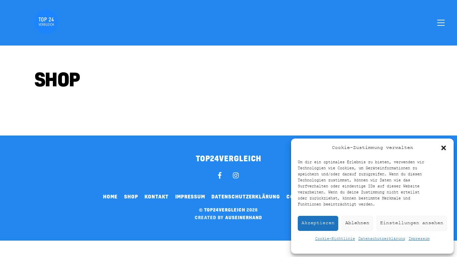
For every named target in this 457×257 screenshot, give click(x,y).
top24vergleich (224, 209)
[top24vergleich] (46, 29)
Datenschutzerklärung (381, 239)
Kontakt (157, 196)
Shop (131, 196)
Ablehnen (357, 223)
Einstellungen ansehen (411, 223)
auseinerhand (243, 217)
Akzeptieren (318, 223)
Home (110, 196)
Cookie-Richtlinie (335, 239)
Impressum (419, 239)
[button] (443, 148)
